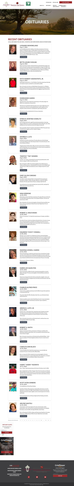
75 (48, 420)
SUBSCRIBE (7, 432)
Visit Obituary (23, 56)
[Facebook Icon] (29, 477)
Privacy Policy (32, 484)
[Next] (50, 420)
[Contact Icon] (45, 477)
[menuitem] (42, 5)
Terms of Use (37, 484)
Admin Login (41, 484)
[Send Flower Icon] (37, 477)
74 (45, 420)
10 (41, 420)
